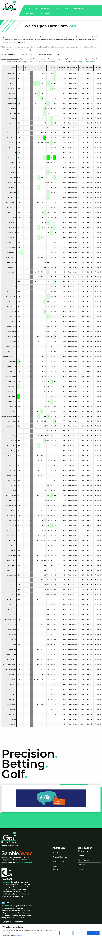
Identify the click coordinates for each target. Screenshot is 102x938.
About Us (56, 852)
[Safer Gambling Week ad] (51, 798)
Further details (72, 73)
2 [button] (51, 67)
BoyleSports (83, 860)
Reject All (79, 933)
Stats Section (30, 13)
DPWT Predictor (62, 8)
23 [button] (28, 67)
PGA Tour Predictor (42, 8)
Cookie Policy (18, 935)
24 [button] (25, 67)
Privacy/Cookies (59, 857)
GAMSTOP (5, 906)
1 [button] (54, 67)
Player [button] (14, 67)
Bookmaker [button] (89, 67)
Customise (66, 933)
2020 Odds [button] (82, 67)
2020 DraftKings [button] (61, 67)
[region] (51, 931)
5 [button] (41, 67)
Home (27, 8)
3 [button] (48, 67)
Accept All (93, 933)
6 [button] (38, 67)
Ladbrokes (82, 865)
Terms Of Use (58, 862)
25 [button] (22, 67)
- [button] (31, 67)
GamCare (5, 882)
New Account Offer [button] (72, 67)
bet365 (81, 856)
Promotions (46, 13)
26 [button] (18, 67)
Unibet (81, 869)
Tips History (78, 8)
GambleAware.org (25, 862)
